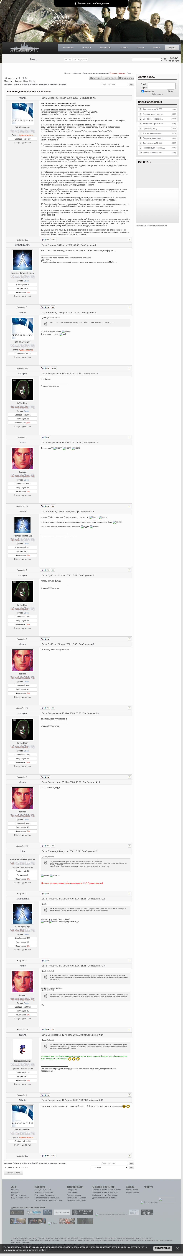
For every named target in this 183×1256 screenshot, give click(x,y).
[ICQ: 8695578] (53, 307)
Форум (172, 48)
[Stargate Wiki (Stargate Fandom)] (110, 1214)
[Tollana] (51, 1223)
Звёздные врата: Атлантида (105, 1192)
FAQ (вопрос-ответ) (20, 1198)
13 (103, 966)
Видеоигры (50, 1195)
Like (23, 851)
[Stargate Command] (16, 1214)
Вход (33, 59)
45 (28, 487)
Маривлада (23, 899)
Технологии (72, 1198)
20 (27, 506)
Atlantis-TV (39, 1192)
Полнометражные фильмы (47, 1198)
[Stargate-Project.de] (133, 1214)
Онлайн (140, 47)
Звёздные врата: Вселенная (105, 1195)
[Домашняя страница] (54, 239)
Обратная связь (18, 1195)
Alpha (25, 81)
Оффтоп (17, 84)
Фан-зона (49, 1192)
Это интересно (41, 1200)
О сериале (68, 47)
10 (98, 782)
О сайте (15, 1190)
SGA (42, 1190)
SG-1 (37, 1190)
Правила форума (117, 73)
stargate (22, 373)
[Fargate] (66, 1223)
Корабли (83, 1198)
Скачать (124, 47)
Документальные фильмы (104, 1198)
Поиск (130, 73)
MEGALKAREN (22, 245)
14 (102, 1035)
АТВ (14, 1186)
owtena (22, 1035)
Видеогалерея (132, 1192)
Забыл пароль (157, 94)
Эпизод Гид (105, 47)
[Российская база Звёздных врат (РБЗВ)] (36, 1223)
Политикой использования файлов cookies (24, 1250)
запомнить (149, 91)
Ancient (23, 511)
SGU (49, 1190)
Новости (86, 47)
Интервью (39, 1195)
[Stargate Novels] (82, 1214)
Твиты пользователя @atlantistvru (151, 226)
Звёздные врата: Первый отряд (106, 1190)
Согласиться (163, 1248)
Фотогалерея (132, 1190)
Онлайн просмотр (103, 1186)
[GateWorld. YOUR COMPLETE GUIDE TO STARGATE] (33, 1214)
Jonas (22, 442)
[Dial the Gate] (46, 1214)
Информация (75, 1186)
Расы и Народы (74, 1195)
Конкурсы (15, 1192)
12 (103, 899)
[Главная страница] (24, 48)
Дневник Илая (55, 1200)
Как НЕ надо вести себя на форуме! (49, 84)
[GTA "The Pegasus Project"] (84, 1223)
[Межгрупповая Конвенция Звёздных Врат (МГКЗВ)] (17, 1223)
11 (97, 851)
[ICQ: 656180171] (53, 506)
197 (26, 240)
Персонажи (72, 1192)
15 (102, 1100)
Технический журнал (76, 1200)
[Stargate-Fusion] (146, 1214)
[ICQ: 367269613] (53, 570)
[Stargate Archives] (61, 1214)
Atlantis (32, 81)
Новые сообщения (72, 73)
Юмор (26, 84)
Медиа (156, 47)
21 (28, 419)
